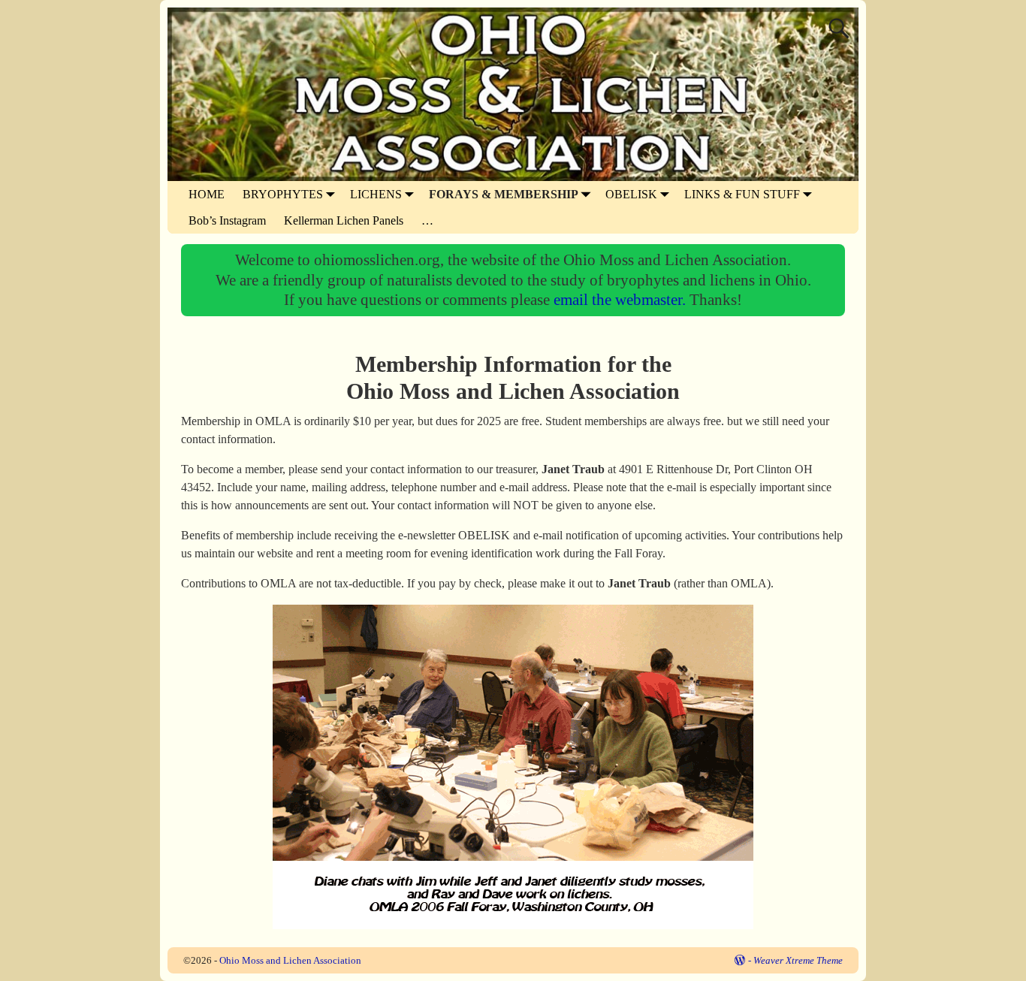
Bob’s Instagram (227, 220)
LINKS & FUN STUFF (742, 194)
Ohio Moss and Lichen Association (290, 960)
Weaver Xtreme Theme (798, 960)
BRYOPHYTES (283, 194)
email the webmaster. (622, 299)
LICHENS (376, 194)
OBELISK (631, 194)
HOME (207, 194)
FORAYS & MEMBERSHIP (503, 194)
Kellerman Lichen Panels (343, 220)
